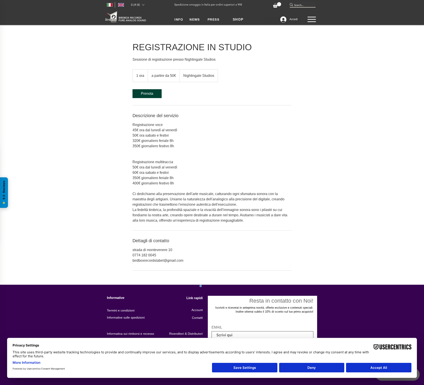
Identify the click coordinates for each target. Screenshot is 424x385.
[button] (137, 5)
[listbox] (137, 5)
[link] (147, 93)
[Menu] (312, 19)
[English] (120, 5)
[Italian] (109, 5)
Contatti (197, 317)
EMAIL (217, 327)
